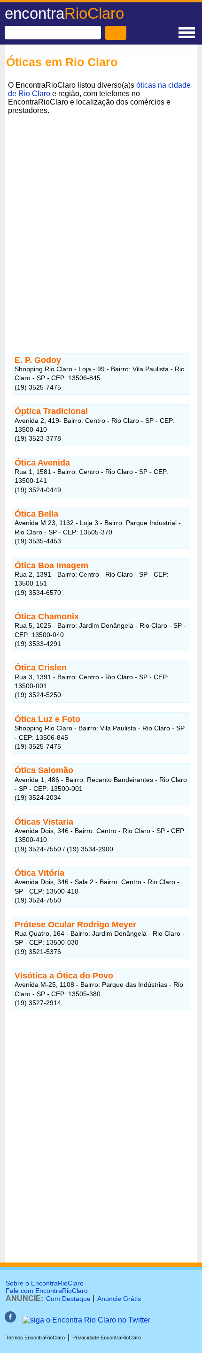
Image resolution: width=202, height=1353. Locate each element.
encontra (64, 13)
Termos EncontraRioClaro (35, 1337)
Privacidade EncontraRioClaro (106, 1337)
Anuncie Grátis (119, 1298)
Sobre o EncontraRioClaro (45, 1283)
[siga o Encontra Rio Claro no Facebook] (10, 1320)
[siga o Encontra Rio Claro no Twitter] (86, 1320)
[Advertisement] (101, 218)
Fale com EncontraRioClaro (47, 1290)
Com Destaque (68, 1298)
